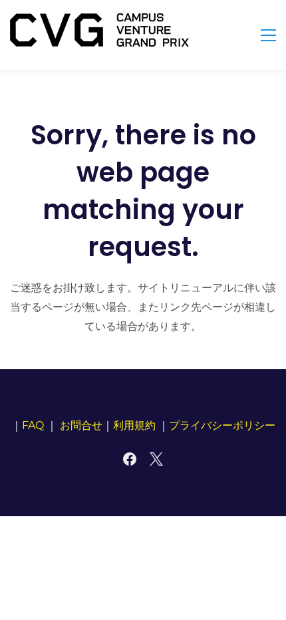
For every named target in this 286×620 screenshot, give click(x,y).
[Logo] (99, 30)
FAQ (33, 425)
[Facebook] (130, 459)
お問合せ (81, 425)
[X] (156, 459)
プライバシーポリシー (222, 425)
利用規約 (134, 425)
